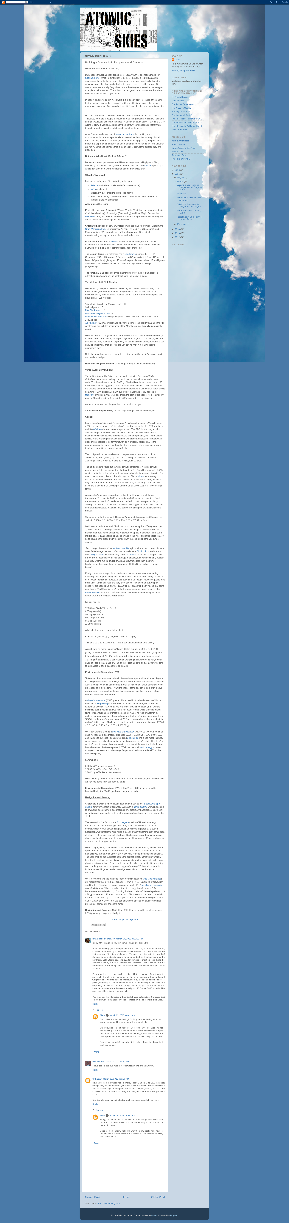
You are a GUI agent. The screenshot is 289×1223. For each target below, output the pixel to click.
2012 (177, 237)
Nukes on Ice (178, 101)
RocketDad (98, 1062)
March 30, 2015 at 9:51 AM (122, 1115)
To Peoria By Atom (180, 97)
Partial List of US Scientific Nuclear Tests (189, 218)
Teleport (95, 185)
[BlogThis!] (95, 924)
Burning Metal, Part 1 (182, 111)
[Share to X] (98, 924)
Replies (99, 1010)
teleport (148, 165)
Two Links (181, 194)
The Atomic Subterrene (183, 104)
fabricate (89, 395)
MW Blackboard (93, 310)
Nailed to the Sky (121, 548)
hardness (131, 554)
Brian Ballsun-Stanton (103, 939)
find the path (123, 822)
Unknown (97, 1079)
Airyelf (154, 1215)
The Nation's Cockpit (181, 108)
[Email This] (92, 924)
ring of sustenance (96, 700)
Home (126, 1197)
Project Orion (178, 152)
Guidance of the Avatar (96, 316)
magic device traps (124, 134)
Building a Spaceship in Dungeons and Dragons (189, 205)
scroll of (151, 885)
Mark (102, 1015)
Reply (95, 1004)
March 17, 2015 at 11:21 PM (129, 939)
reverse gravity (92, 592)
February (182, 224)
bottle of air (132, 738)
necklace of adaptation (123, 732)
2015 (177, 174)
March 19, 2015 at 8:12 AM (122, 1015)
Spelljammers (92, 78)
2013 (177, 233)
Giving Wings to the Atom (184, 148)
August (181, 177)
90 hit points (143, 551)
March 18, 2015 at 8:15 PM (118, 1062)
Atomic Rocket (178, 144)
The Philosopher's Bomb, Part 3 (187, 126)
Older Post (158, 1197)
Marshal (115, 241)
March (180, 181)
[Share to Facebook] (101, 924)
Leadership (90, 216)
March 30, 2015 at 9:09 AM (116, 1079)
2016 (177, 170)
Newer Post (92, 1197)
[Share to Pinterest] (104, 924)
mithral (140, 476)
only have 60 (97, 554)
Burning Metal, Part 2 (182, 115)
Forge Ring (102, 703)
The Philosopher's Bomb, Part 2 (187, 122)
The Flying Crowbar (181, 159)
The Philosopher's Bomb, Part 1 (187, 119)
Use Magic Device (152, 879)
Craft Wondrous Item (95, 229)
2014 (177, 229)
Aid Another (90, 323)
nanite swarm (140, 807)
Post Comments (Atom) (109, 1203)
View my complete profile (183, 70)
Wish (93, 189)
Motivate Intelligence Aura (97, 313)
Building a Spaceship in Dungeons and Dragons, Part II (189, 187)
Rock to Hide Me (179, 130)
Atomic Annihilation (181, 141)
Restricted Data (179, 155)
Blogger (173, 1215)
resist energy (146, 747)
